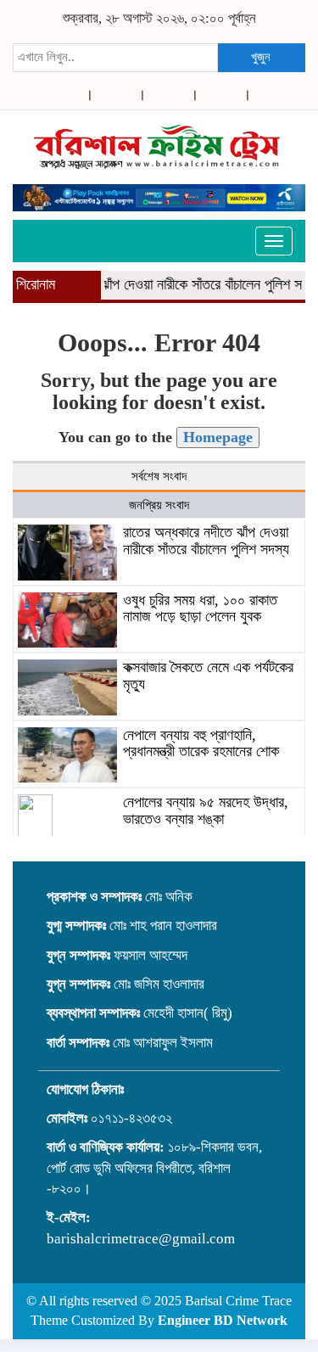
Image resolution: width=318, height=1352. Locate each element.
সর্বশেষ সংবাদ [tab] (159, 476)
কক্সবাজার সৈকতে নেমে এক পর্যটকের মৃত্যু (208, 676)
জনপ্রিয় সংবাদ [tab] (159, 505)
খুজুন (261, 57)
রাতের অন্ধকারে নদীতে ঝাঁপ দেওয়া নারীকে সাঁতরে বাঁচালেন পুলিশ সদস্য (206, 541)
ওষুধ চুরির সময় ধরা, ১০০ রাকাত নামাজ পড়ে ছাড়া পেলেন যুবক (200, 609)
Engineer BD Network (222, 1320)
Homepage (218, 437)
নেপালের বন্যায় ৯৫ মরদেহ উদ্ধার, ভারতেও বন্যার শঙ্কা (205, 810)
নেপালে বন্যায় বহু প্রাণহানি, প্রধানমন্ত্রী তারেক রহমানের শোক (201, 743)
